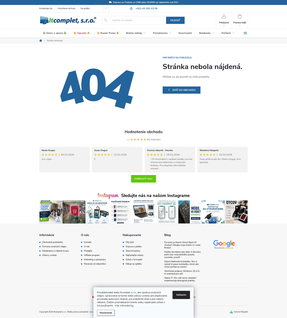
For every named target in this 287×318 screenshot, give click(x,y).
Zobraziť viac (143, 178)
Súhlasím (181, 294)
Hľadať (175, 20)
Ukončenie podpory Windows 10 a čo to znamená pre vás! (182, 272)
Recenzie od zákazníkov (95, 264)
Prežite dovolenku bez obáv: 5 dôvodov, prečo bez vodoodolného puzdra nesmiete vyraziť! (182, 254)
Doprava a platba (133, 246)
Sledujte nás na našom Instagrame (155, 196)
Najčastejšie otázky (134, 255)
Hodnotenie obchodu (66, 8)
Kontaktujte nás (45, 8)
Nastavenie (106, 312)
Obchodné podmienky (52, 242)
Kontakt (87, 242)
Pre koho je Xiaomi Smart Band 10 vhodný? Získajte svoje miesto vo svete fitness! (182, 245)
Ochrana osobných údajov (54, 246)
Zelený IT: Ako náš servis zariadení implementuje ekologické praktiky (180, 279)
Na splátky (85, 8)
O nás (87, 246)
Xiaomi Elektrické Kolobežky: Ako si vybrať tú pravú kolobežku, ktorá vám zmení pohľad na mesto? (181, 264)
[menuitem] (54, 33)
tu (132, 305)
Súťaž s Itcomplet (134, 259)
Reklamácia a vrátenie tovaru (55, 251)
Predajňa (88, 251)
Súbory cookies (49, 255)
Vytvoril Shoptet (241, 312)
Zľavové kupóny (133, 251)
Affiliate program (92, 255)
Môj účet (130, 242)
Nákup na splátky (134, 264)
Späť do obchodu (184, 90)
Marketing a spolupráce (95, 259)
